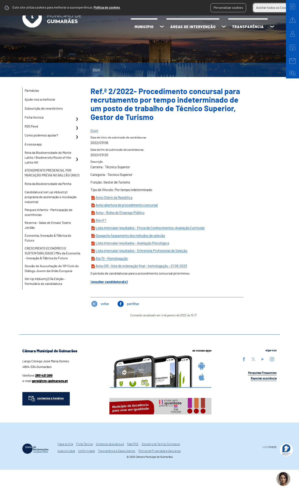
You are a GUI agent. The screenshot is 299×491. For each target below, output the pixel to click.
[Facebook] (244, 359)
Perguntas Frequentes (262, 372)
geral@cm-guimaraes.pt (50, 381)
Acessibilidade (66, 451)
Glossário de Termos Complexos (161, 444)
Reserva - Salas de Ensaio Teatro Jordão (48, 225)
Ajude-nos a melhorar (40, 99)
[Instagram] (272, 359)
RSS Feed (31, 126)
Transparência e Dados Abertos (116, 451)
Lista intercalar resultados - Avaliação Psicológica (132, 243)
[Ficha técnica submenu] (76, 118)
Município (144, 27)
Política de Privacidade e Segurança (159, 451)
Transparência (248, 27)
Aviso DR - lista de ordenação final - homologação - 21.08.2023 (141, 266)
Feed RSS (133, 444)
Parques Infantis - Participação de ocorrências (48, 212)
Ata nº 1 (101, 220)
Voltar (105, 303)
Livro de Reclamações (35, 449)
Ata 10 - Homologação (112, 258)
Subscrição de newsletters (44, 108)
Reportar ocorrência (264, 378)
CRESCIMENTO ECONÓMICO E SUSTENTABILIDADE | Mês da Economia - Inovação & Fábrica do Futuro (52, 253)
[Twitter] (253, 359)
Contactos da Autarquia (110, 444)
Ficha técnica (34, 117)
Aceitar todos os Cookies (274, 7)
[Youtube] (262, 359)
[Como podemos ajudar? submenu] (76, 136)
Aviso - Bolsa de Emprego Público (120, 212)
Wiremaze (269, 447)
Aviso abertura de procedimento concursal (127, 205)
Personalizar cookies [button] (228, 7)
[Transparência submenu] (272, 27)
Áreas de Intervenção (193, 27)
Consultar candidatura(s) (108, 282)
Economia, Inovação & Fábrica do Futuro (48, 238)
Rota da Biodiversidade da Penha (48, 184)
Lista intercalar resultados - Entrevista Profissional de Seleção (141, 251)
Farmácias (32, 90)
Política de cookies (107, 7)
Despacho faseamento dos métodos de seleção (130, 235)
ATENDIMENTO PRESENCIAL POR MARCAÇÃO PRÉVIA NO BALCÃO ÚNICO (52, 173)
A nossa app (33, 144)
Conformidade (86, 451)
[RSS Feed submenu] (76, 127)
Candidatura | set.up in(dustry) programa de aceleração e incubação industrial (51, 197)
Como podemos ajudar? (41, 135)
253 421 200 (43, 375)
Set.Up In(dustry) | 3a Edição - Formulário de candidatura (45, 281)
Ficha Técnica (84, 444)
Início (96, 69)
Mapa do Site (65, 444)
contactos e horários (50, 398)
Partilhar (133, 303)
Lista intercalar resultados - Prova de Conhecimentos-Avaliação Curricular (150, 228)
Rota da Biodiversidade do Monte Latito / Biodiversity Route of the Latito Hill (48, 157)
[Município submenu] (161, 27)
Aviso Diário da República (114, 197)
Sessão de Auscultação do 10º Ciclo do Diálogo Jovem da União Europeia (52, 269)
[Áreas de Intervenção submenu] (223, 27)
